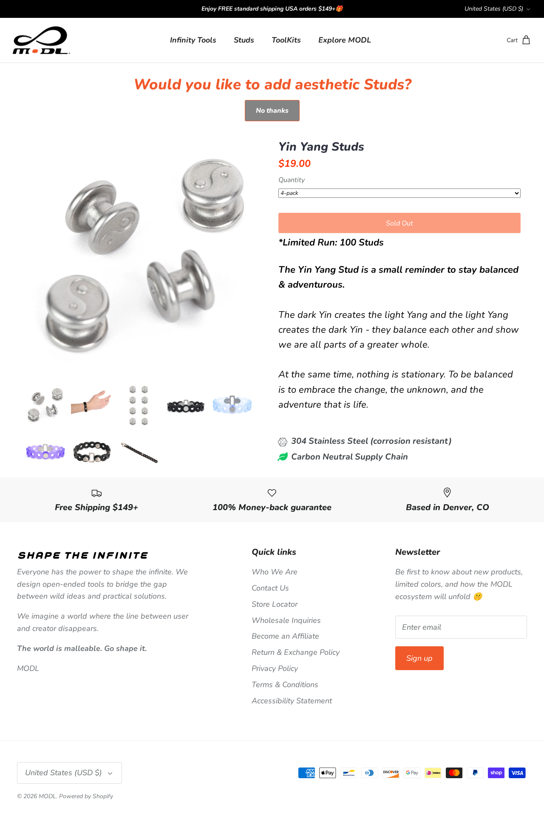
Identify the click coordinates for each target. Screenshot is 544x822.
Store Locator (275, 604)
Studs (244, 40)
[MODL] (41, 40)
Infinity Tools (193, 40)
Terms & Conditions (285, 684)
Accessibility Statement (292, 701)
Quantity (291, 180)
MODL (47, 796)
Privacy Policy (275, 668)
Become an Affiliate (285, 636)
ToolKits (286, 40)
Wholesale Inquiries (286, 620)
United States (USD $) (494, 9)
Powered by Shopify (86, 796)
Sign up (419, 658)
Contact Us (270, 588)
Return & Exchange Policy (296, 652)
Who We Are (275, 572)
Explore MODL (344, 40)
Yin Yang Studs (321, 147)
